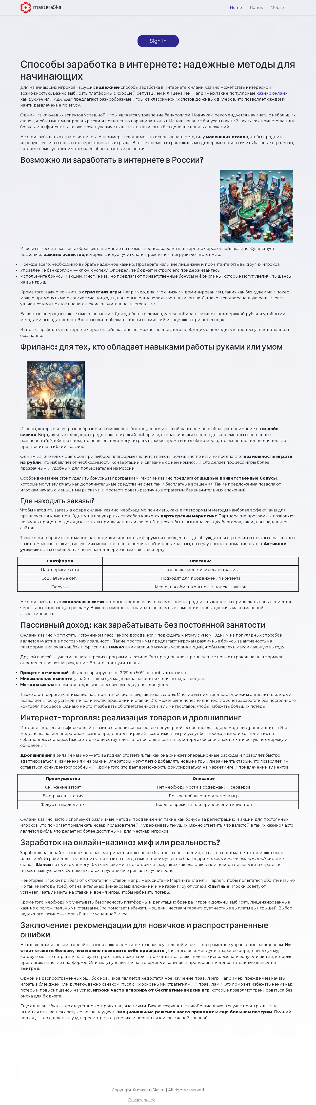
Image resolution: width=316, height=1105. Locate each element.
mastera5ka (47, 7)
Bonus (256, 7)
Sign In (158, 41)
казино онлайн (272, 93)
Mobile (277, 7)
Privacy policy (141, 1100)
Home (236, 7)
